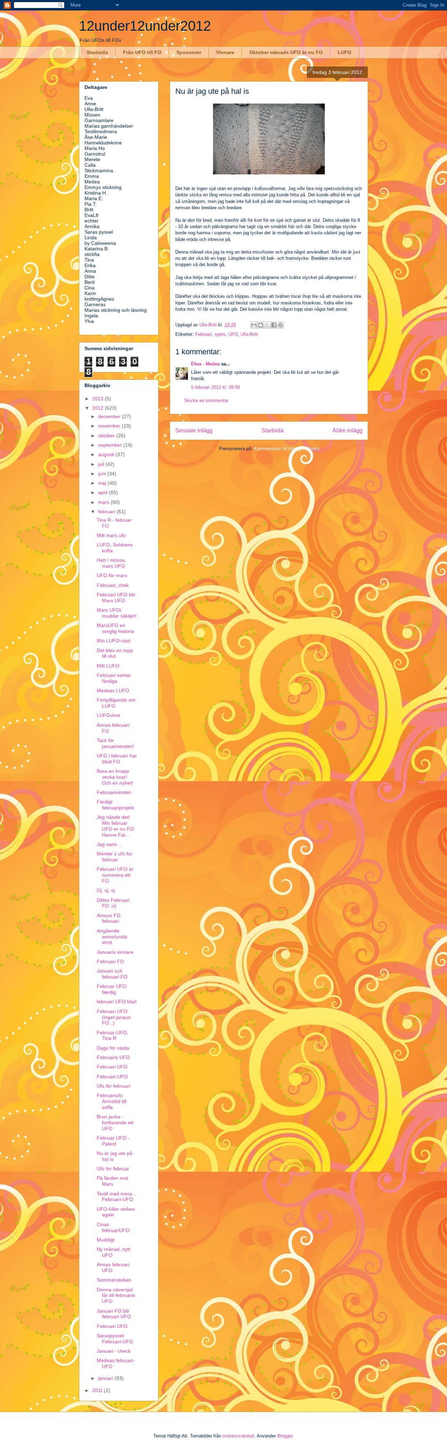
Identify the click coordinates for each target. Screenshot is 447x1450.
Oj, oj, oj (106, 890)
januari (106, 1378)
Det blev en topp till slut (115, 653)
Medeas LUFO (113, 690)
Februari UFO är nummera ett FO (115, 875)
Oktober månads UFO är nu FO (286, 52)
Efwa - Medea (205, 364)
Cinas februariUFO (113, 1227)
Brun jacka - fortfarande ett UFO (115, 1122)
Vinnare (225, 52)
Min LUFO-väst (113, 640)
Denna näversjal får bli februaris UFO (116, 1295)
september (110, 445)
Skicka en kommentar (206, 400)
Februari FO (110, 961)
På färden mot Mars (112, 1181)
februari (107, 511)
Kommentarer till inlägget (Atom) (286, 448)
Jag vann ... (110, 844)
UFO (233, 334)
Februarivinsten (114, 792)
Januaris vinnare (115, 952)
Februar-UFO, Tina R (112, 1035)
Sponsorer (188, 52)
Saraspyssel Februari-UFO (115, 1338)
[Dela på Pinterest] (280, 325)
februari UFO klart (117, 1001)
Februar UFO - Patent (113, 1141)
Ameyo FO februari (108, 918)
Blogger (284, 1435)
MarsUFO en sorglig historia (115, 628)
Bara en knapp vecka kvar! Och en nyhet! (115, 777)
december (110, 416)
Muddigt (106, 1240)
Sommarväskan (114, 1280)
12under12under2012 (145, 25)
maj (103, 483)
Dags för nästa (113, 1048)
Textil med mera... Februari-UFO (116, 1196)
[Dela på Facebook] (273, 325)
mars (104, 502)
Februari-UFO (112, 1076)
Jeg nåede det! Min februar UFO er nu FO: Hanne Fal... (116, 825)
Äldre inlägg (347, 430)
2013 (98, 398)
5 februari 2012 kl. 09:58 (215, 387)
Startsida (97, 52)
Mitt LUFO (108, 666)
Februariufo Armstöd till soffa (111, 1101)
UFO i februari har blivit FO (117, 758)
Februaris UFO (113, 1057)
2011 (98, 1390)
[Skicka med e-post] (253, 325)
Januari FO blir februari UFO (114, 1314)
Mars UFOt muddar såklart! (117, 613)
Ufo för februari (113, 1086)
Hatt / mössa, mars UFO (111, 563)
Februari (203, 334)
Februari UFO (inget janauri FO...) (114, 1017)
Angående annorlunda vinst (112, 936)
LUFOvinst (108, 715)
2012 (98, 408)
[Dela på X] (267, 325)
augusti (107, 454)
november (110, 426)
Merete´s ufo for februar (114, 856)
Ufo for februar (113, 1168)
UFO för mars (112, 575)
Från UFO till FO (142, 52)
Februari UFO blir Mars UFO (116, 597)
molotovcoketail (238, 1435)
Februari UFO (112, 1067)
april (103, 492)
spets (220, 334)
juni (102, 473)
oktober (107, 435)
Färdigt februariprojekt (115, 804)
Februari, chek (113, 585)
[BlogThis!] (260, 325)
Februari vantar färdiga (114, 678)
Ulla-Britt (249, 334)
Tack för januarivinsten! (115, 743)
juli (101, 464)
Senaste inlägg (194, 430)
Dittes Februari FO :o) (113, 903)
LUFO (344, 52)
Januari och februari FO (112, 974)
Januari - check (114, 1351)
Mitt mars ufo (111, 535)
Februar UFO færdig (111, 989)
